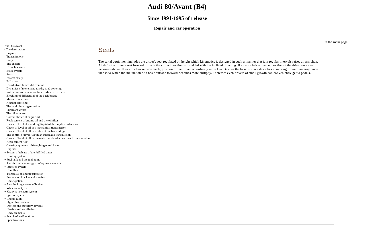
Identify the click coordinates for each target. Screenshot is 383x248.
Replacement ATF (17, 141)
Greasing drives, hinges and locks (32, 145)
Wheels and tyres (17, 188)
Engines (11, 53)
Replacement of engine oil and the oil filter (32, 120)
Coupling (12, 170)
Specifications (15, 220)
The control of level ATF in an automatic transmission (38, 134)
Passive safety (14, 77)
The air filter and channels (34, 163)
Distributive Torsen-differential (25, 85)
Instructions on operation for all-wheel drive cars (35, 92)
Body (9, 60)
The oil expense (15, 113)
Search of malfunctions (20, 216)
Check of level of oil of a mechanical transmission (36, 127)
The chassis (13, 63)
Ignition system (16, 195)
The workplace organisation (23, 106)
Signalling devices (18, 202)
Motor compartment (18, 99)
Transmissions (14, 56)
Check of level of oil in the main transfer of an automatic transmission (48, 138)
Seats (9, 74)
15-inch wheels (15, 67)
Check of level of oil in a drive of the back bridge (35, 131)
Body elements (16, 212)
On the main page (335, 42)
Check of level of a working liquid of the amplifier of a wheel (43, 124)
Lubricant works (16, 109)
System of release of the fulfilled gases (29, 152)
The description (15, 49)
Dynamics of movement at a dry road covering (34, 88)
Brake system (14, 70)
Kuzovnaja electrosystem (22, 191)
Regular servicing (17, 102)
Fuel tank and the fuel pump (23, 159)
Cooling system (16, 156)
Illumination (14, 198)
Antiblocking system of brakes (24, 184)
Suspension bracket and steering (26, 177)
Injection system (16, 166)
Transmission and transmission (25, 173)
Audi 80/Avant (13, 46)
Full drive (12, 81)
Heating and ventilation (21, 209)
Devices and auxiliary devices (25, 205)
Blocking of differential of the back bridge (31, 95)
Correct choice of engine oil (23, 117)
